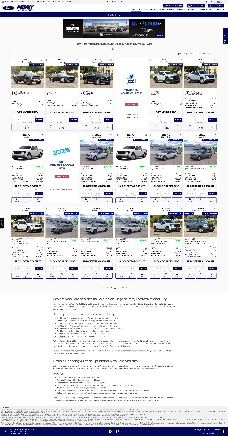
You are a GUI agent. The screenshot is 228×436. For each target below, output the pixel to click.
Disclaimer (159, 35)
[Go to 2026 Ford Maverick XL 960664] (166, 152)
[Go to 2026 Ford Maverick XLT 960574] (166, 226)
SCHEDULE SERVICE (174, 6)
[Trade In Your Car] (131, 93)
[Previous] (101, 288)
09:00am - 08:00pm (18, 2)
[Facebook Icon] (110, 431)
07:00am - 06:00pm (42, 2)
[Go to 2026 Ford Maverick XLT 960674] (96, 226)
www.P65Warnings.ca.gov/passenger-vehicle (138, 424)
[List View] (191, 54)
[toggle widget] (223, 431)
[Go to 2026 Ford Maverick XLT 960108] (27, 226)
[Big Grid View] (185, 54)
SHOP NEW (136, 10)
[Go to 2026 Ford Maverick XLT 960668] (62, 226)
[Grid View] (179, 54)
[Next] (127, 288)
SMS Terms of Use (215, 430)
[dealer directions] (7, 431)
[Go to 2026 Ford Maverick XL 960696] (27, 152)
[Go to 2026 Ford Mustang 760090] (62, 77)
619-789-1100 (119, 2)
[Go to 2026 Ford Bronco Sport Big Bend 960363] (200, 226)
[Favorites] (210, 2)
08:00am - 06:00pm (65, 2)
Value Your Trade (166, 10)
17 (123, 288)
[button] (207, 2)
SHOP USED (150, 10)
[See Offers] (114, 28)
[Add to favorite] (42, 60)
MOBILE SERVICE (197, 6)
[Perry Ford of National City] (18, 8)
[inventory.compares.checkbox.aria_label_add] (13, 60)
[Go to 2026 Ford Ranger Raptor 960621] (166, 77)
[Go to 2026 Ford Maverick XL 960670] (200, 152)
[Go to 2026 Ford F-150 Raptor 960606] (27, 77)
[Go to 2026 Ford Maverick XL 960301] (200, 77)
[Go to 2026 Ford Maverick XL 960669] (96, 152)
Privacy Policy (199, 430)
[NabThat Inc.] (213, 433)
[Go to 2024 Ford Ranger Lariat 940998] (96, 77)
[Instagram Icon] (117, 431)
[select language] (224, 2)
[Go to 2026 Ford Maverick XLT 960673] (131, 226)
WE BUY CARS (217, 6)
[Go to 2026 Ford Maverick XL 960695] (131, 152)
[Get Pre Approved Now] (61, 168)
